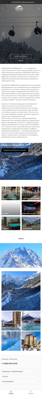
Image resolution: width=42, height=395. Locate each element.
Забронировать (21, 56)
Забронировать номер (27, 2)
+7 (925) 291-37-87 (16, 2)
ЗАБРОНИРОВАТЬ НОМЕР (14, 150)
